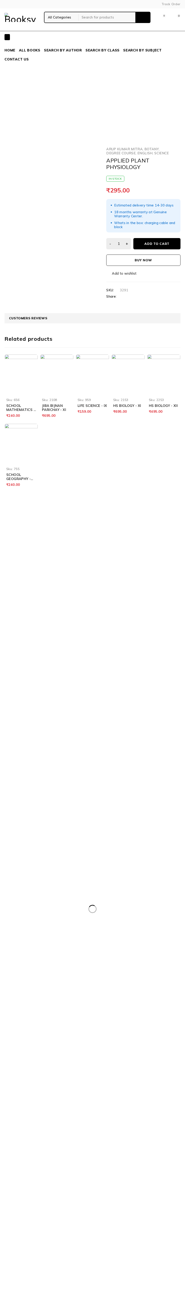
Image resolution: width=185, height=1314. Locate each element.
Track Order (171, 4)
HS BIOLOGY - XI (127, 405)
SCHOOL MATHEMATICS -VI (20, 409)
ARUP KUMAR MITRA (124, 149)
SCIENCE (83, 101)
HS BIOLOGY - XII (163, 405)
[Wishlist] (121, 273)
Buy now (143, 260)
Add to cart (156, 244)
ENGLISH (145, 153)
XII (69, 101)
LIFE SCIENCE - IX (92, 405)
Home (44, 101)
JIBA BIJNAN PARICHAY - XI (54, 407)
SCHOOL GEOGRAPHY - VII (18, 479)
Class (57, 101)
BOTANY (151, 149)
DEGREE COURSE (121, 153)
